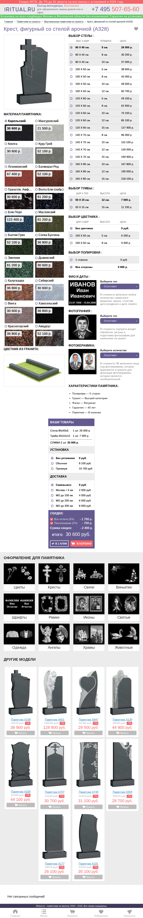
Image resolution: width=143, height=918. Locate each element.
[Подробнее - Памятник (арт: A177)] (55, 846)
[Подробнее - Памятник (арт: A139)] (122, 702)
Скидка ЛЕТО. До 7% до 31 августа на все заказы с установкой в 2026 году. (71, 1)
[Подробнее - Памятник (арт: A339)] (21, 774)
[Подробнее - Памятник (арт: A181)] (88, 846)
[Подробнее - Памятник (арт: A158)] (21, 702)
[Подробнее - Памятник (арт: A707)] (55, 775)
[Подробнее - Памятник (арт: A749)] (88, 775)
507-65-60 (115, 9)
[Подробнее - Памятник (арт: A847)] (88, 702)
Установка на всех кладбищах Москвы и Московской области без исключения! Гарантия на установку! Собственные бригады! (72, 18)
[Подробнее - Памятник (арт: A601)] (55, 702)
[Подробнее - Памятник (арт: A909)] (122, 775)
